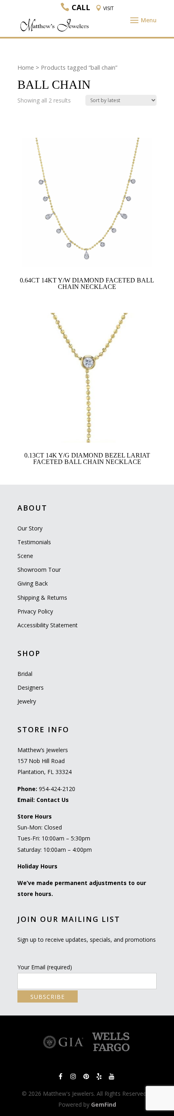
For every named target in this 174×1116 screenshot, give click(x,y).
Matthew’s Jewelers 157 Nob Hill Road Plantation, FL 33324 (44, 761)
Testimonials (34, 542)
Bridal (24, 674)
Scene (25, 556)
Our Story (29, 528)
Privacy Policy (35, 611)
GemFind (103, 1104)
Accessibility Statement (47, 625)
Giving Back (32, 583)
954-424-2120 (57, 789)
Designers (30, 687)
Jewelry (26, 701)
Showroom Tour (39, 569)
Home (25, 67)
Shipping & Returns (42, 597)
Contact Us (52, 800)
